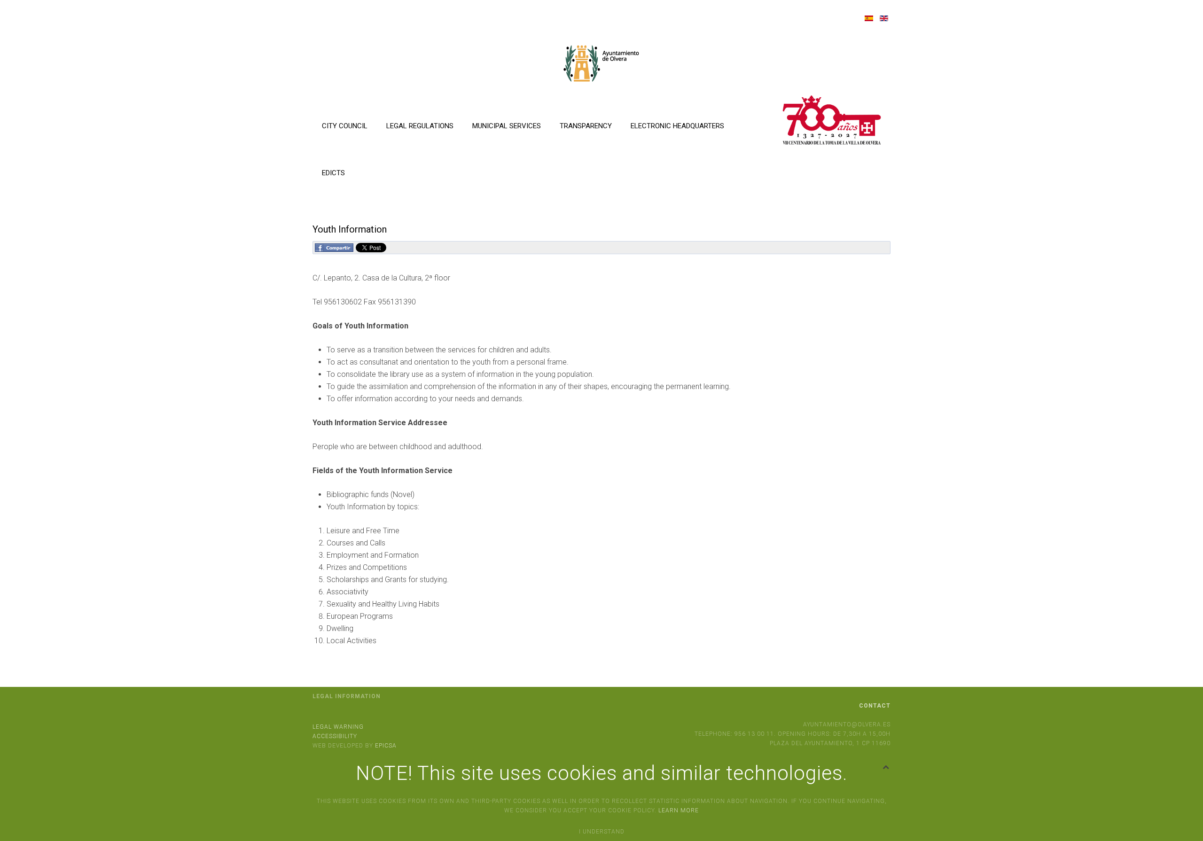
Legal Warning (338, 727)
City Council (344, 126)
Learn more (678, 810)
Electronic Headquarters (677, 126)
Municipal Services (506, 126)
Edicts (333, 173)
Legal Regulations (419, 126)
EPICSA (386, 745)
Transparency (586, 126)
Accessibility (334, 736)
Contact (875, 705)
